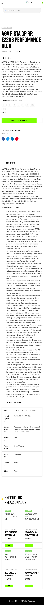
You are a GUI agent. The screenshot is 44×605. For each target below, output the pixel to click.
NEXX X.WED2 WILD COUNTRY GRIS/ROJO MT (31, 575)
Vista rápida (18, 545)
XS (10, 105)
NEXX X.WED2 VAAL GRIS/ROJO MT (11, 534)
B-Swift (17, 601)
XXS (4, 105)
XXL (32, 105)
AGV (9, 52)
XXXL (4, 109)
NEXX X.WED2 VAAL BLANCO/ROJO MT (31, 534)
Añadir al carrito (19, 120)
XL (27, 105)
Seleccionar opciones (10, 545)
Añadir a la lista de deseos (40, 120)
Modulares (13, 570)
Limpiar (4, 113)
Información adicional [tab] (14, 402)
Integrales (17, 131)
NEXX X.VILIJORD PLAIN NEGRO (10, 574)
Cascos (11, 131)
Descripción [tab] (10, 163)
